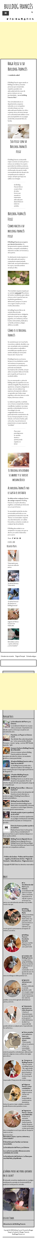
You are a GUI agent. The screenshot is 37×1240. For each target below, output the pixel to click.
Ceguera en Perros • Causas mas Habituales (13, 624)
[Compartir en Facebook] (14, 542)
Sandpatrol (16, 1232)
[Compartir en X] (12, 542)
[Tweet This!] (15, 538)
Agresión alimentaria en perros (27, 982)
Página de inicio (27, 861)
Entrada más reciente (7, 656)
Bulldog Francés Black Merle (20, 801)
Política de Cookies (10, 857)
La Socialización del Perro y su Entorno (27, 885)
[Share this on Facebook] (13, 538)
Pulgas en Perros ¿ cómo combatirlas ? (27, 1086)
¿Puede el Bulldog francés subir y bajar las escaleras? (22, 762)
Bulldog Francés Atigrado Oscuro (21, 839)
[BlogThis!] (10, 542)
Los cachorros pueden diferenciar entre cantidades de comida (16, 1152)
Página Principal (20, 656)
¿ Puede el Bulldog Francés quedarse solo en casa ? (19, 776)
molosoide (18, 293)
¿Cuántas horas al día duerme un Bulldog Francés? (13, 603)
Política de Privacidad (25, 857)
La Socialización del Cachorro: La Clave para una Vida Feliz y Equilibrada (17, 1157)
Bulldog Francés (18, 6)
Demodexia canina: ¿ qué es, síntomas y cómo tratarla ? (13, 644)
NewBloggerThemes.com (18, 1234)
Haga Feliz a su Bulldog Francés (17, 66)
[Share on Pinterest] (20, 538)
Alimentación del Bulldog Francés (14, 1224)
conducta (12, 75)
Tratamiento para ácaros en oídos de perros (13, 565)
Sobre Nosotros (16, 861)
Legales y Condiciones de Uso (15, 859)
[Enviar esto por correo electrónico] (9, 542)
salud (18, 75)
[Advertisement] (18, 40)
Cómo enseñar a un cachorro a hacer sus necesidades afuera (27, 1036)
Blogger (31, 1230)
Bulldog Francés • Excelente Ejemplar (25, 938)
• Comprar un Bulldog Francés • (27, 1061)
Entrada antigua (31, 656)
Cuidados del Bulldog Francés (27, 957)
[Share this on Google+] (17, 538)
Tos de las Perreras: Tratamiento (13, 584)
